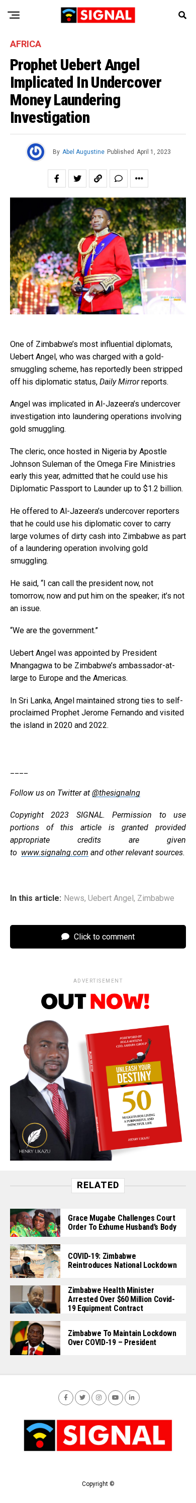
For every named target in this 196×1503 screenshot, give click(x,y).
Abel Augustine (83, 151)
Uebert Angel (111, 898)
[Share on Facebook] (57, 178)
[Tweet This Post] (77, 178)
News (74, 898)
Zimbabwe (155, 898)
